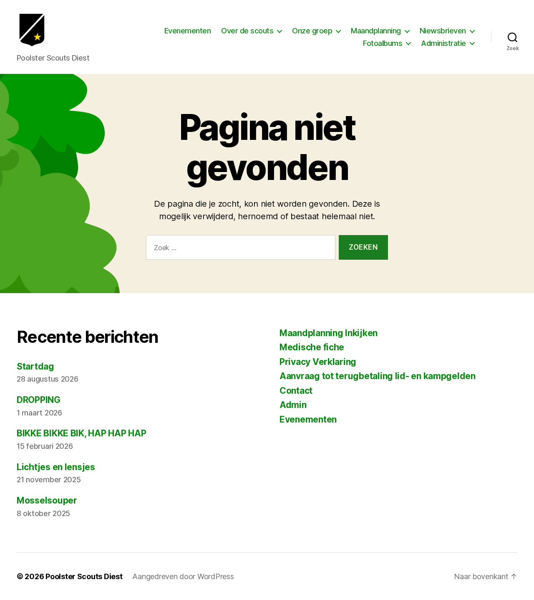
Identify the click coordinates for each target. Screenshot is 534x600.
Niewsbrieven (443, 30)
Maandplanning (376, 30)
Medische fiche (312, 347)
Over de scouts (247, 30)
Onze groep (312, 30)
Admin (293, 405)
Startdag (35, 366)
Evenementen (187, 30)
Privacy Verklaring (318, 362)
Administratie (443, 43)
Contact (296, 390)
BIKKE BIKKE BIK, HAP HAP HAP (81, 433)
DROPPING (38, 400)
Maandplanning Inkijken (329, 333)
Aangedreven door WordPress (183, 576)
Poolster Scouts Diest (83, 576)
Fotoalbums (382, 43)
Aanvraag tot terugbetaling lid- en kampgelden (378, 376)
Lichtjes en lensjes (56, 467)
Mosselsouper (47, 500)
